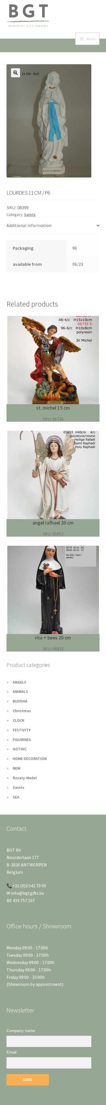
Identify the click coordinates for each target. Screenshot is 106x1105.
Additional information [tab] (29, 225)
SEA (16, 797)
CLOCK (18, 720)
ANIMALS (20, 691)
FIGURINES (22, 739)
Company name (21, 1030)
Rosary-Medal (25, 777)
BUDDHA (20, 701)
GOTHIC (20, 748)
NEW (16, 768)
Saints (30, 214)
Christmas (22, 710)
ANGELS (19, 682)
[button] (15, 72)
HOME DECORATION (30, 758)
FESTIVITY (22, 730)
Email (11, 1052)
